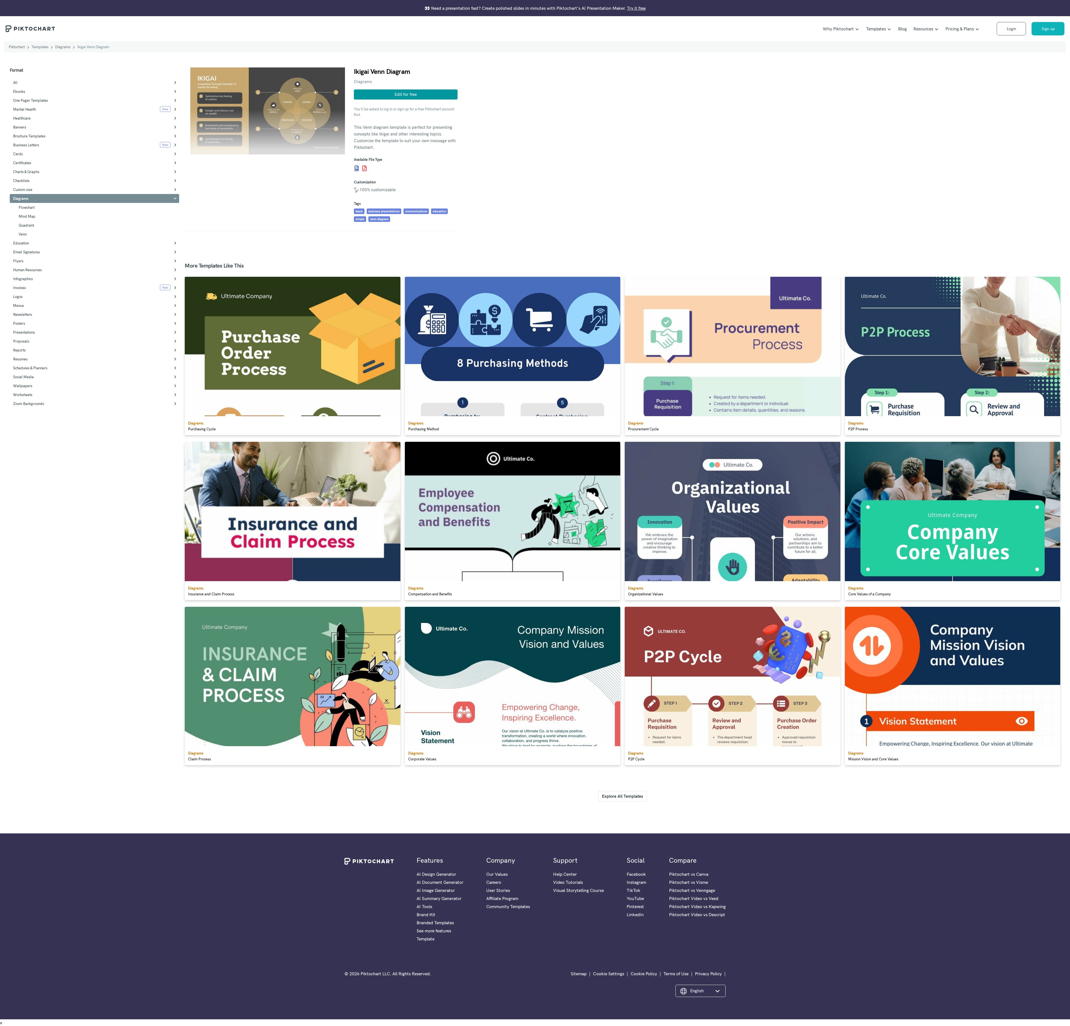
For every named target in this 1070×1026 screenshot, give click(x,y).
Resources (923, 28)
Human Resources (27, 270)
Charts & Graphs (26, 171)
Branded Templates (435, 922)
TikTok (633, 890)
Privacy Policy (708, 973)
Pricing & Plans (959, 28)
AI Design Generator (436, 874)
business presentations (384, 211)
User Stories (498, 890)
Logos (18, 296)
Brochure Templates (29, 136)
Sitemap (579, 973)
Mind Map (27, 216)
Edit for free (406, 94)
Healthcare (22, 118)
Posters (19, 323)
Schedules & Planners (30, 368)
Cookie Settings (608, 973)
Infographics (23, 278)
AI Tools (424, 906)
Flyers (18, 261)
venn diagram (379, 219)
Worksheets (22, 394)
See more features (434, 930)
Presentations (24, 332)
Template (425, 939)
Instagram (636, 882)
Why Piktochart (838, 28)
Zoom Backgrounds (28, 403)
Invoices (19, 287)
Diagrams (62, 47)
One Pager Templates (30, 100)
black (359, 211)
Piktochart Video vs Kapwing (697, 906)
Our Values (497, 874)
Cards (18, 154)
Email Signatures (26, 252)
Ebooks (19, 91)
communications (416, 211)
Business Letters (26, 145)
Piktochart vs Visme (688, 882)
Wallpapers (22, 386)
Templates (876, 28)
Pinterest (635, 906)
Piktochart (17, 47)
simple (360, 219)
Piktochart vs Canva (688, 874)
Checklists (21, 180)
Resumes (20, 359)
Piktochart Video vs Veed (693, 898)
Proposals (21, 341)
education (439, 211)
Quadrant (26, 225)
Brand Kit (426, 914)
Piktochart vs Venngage (692, 890)
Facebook (636, 874)
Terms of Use (676, 973)
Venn (23, 234)
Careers (493, 882)
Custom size (22, 189)
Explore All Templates (622, 796)
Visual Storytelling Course (578, 890)
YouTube (635, 898)
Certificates (22, 163)
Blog (902, 28)
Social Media (23, 377)
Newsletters (22, 314)
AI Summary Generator (439, 898)
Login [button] (1011, 28)
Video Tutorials (568, 882)
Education (21, 243)
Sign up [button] (1048, 28)
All (15, 82)
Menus (18, 305)
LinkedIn (635, 914)
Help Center (565, 874)
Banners (19, 127)
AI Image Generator (436, 890)
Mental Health (24, 109)
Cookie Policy (644, 973)
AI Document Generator (440, 882)
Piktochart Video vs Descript (697, 914)
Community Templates (508, 906)
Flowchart (27, 207)
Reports (19, 350)
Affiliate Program (502, 898)
